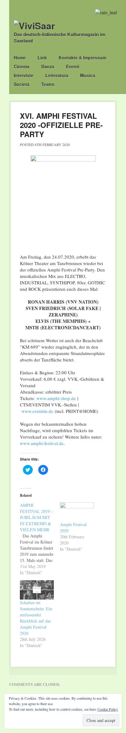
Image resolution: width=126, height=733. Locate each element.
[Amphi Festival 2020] (77, 512)
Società (21, 84)
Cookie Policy (108, 709)
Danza (47, 66)
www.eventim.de (37, 411)
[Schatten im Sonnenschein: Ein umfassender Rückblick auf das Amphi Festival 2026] (37, 590)
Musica (87, 75)
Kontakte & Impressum (82, 57)
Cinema (21, 66)
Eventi (72, 66)
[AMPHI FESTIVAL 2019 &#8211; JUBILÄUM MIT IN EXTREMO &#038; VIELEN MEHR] (40, 539)
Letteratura (56, 75)
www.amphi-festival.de (42, 443)
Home (20, 57)
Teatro (47, 84)
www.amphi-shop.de (56, 398)
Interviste (23, 75)
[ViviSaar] (34, 25)
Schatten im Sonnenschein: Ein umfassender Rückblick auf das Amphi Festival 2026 (36, 618)
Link (42, 57)
